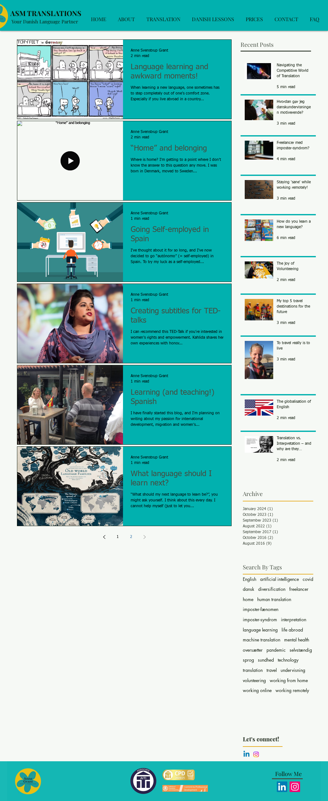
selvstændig (301, 650)
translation (253, 670)
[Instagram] (256, 754)
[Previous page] (104, 537)
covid (308, 579)
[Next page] (144, 537)
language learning (260, 630)
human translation (274, 599)
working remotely (292, 690)
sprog (248, 660)
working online (257, 690)
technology (288, 660)
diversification (271, 589)
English (249, 579)
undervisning (293, 670)
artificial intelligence (279, 579)
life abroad (292, 630)
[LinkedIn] (282, 786)
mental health (296, 640)
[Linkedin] (246, 754)
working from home (289, 680)
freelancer (298, 589)
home (248, 599)
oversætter (253, 650)
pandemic (276, 650)
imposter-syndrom (260, 619)
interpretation (293, 619)
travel (271, 670)
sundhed (266, 660)
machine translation (261, 640)
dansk (248, 589)
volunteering (254, 680)
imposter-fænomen (260, 609)
